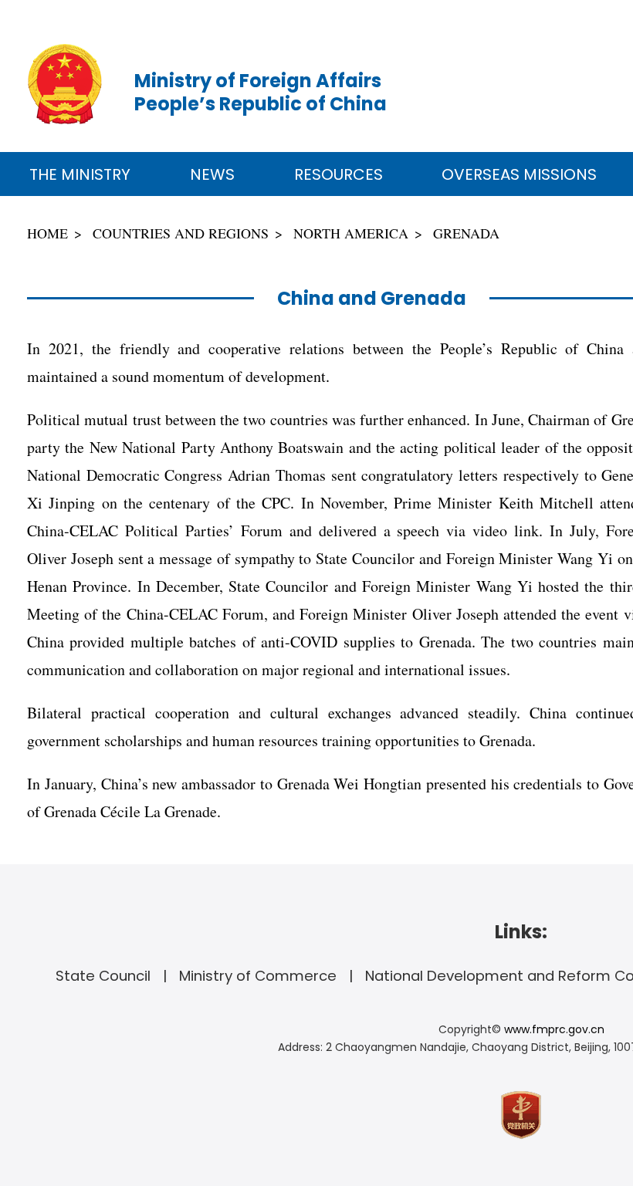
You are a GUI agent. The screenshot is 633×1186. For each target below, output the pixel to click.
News (212, 174)
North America (350, 233)
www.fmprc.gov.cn (554, 1029)
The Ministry (79, 174)
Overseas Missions (519, 174)
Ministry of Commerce (258, 975)
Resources (338, 174)
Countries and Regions (181, 233)
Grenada (466, 233)
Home (47, 233)
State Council (103, 975)
